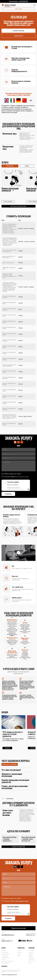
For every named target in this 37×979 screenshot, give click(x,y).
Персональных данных (22, 476)
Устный (3, 959)
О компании (31, 950)
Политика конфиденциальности (9, 974)
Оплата (19, 950)
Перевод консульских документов (10, 189)
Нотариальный (5, 954)
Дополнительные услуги (7, 961)
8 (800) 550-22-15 (30, 935)
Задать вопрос (18, 36)
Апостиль (4, 950)
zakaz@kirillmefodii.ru (8, 935)
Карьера (31, 955)
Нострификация (5, 957)
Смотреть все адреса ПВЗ (18, 846)
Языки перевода (6, 963)
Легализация (5, 952)
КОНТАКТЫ (4, 966)
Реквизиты (31, 959)
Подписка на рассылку (18, 928)
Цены (18, 954)
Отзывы (31, 954)
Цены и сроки (18, 9)
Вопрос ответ (32, 961)
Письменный (5, 955)
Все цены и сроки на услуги (18, 206)
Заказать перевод (18, 31)
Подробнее (7, 748)
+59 (30, 100)
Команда (31, 952)
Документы (31, 957)
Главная (4, 798)
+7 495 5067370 (23, 1)
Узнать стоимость (8, 201)
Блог (30, 963)
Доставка (19, 952)
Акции (18, 955)
